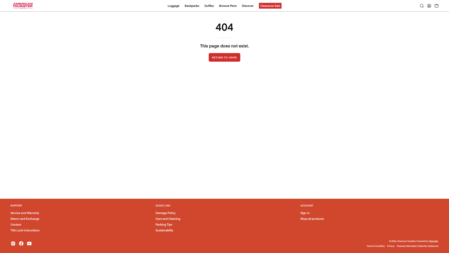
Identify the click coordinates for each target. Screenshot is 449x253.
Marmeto (433, 241)
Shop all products (312, 218)
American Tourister (406, 241)
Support (16, 205)
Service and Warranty (25, 213)
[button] (270, 5)
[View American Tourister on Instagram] (13, 243)
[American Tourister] (23, 6)
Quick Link (163, 205)
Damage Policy (166, 213)
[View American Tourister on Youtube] (29, 243)
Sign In (305, 213)
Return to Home (224, 57)
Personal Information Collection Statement (417, 246)
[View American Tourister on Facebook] (21, 243)
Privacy (391, 246)
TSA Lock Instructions (25, 230)
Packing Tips (164, 224)
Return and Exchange (25, 218)
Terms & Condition (376, 246)
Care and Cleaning (168, 218)
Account (306, 205)
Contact (16, 224)
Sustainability (164, 230)
